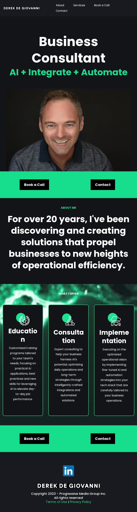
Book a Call (102, 5)
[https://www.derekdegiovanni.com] (21, 8)
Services (79, 5)
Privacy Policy (80, 502)
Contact (62, 11)
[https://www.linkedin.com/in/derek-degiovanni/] (68, 470)
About (60, 5)
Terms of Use (56, 502)
